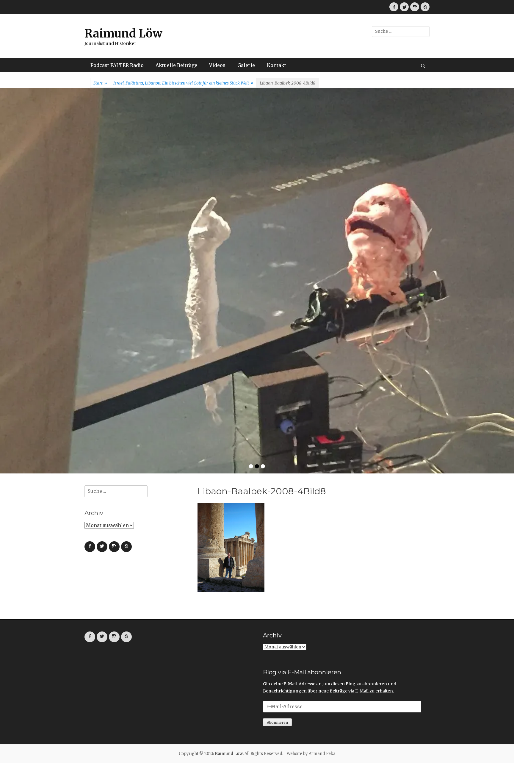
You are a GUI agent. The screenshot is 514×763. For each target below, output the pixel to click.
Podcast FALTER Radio (117, 65)
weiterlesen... (312, 219)
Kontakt (276, 65)
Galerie (246, 65)
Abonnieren (277, 551)
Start (100, 83)
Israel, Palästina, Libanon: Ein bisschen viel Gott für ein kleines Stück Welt (183, 83)
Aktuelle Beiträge (176, 65)
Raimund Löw (123, 33)
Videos (217, 65)
